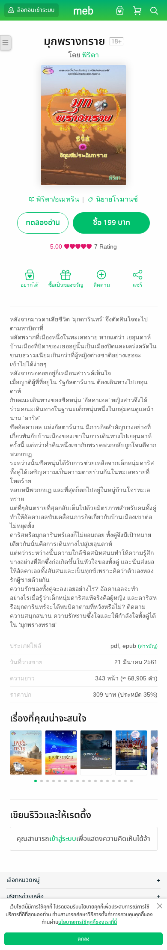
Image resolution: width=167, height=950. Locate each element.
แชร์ (137, 285)
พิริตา (90, 55)
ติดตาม (101, 285)
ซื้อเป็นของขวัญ (65, 285)
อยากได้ (30, 285)
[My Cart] (137, 10)
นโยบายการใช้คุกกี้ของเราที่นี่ (87, 922)
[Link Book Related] (26, 751)
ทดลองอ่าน (43, 223)
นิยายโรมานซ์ (117, 199)
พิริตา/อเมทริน (57, 199)
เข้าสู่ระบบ (62, 839)
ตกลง (83, 939)
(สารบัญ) (148, 646)
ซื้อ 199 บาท (111, 223)
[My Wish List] (118, 10)
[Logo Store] (83, 10)
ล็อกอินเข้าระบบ (35, 10)
